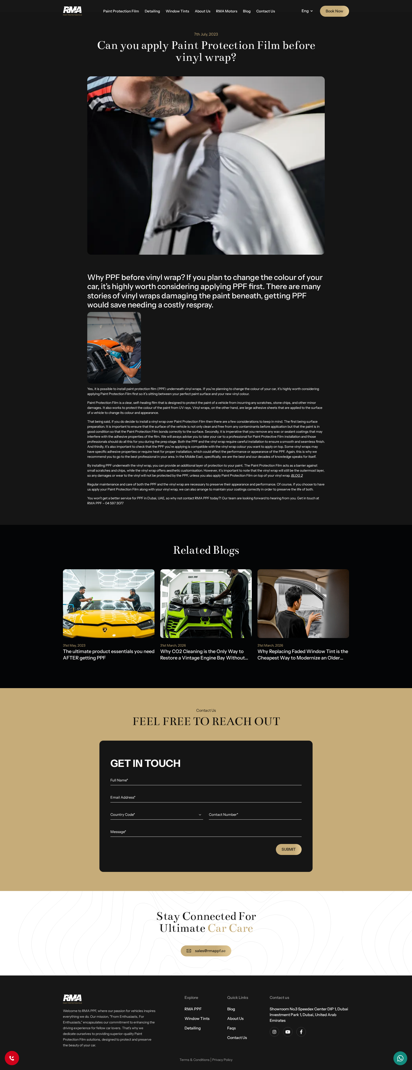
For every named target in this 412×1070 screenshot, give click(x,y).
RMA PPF (193, 1009)
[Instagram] (274, 1032)
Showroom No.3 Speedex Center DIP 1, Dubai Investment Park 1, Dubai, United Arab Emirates (309, 1015)
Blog (247, 11)
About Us (202, 11)
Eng (305, 10)
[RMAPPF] (72, 11)
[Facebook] (301, 1032)
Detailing (152, 11)
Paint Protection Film (121, 11)
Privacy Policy (222, 1060)
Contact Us (265, 11)
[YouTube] (288, 1032)
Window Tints (177, 11)
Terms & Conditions (195, 1060)
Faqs (231, 1028)
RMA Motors (226, 11)
